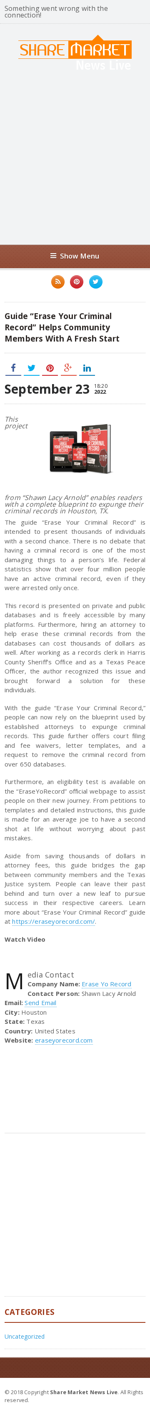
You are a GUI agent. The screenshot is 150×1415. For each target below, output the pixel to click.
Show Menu (80, 256)
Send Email (40, 1002)
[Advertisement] (75, 157)
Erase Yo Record (106, 984)
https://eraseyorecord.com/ (53, 921)
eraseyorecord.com (64, 1040)
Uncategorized (25, 1336)
